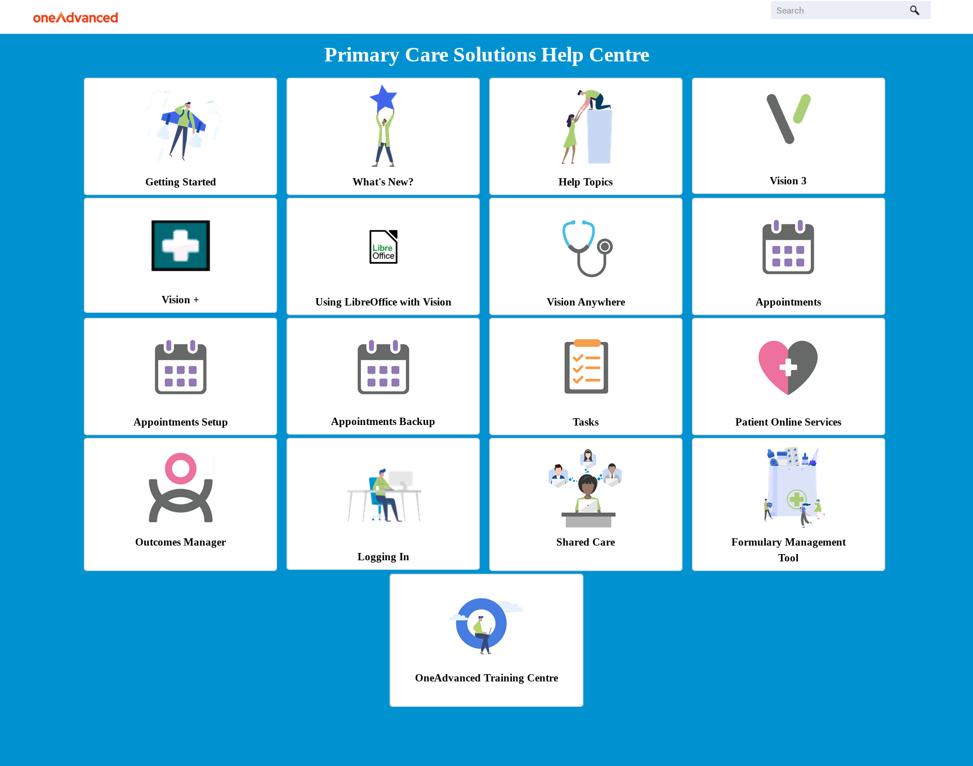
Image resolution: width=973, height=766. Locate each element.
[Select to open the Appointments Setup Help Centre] (181, 406)
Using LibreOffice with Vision (383, 302)
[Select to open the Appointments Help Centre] (788, 286)
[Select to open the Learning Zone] (486, 662)
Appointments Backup (383, 421)
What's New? (383, 182)
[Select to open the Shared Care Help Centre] (585, 526)
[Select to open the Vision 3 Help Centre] (788, 149)
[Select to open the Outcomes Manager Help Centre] (181, 526)
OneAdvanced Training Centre (486, 678)
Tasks (586, 422)
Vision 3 (788, 181)
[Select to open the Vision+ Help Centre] (180, 268)
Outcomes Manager (180, 542)
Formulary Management (788, 542)
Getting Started (180, 182)
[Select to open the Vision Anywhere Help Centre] (585, 286)
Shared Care (585, 542)
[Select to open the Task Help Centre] (585, 406)
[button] (915, 10)
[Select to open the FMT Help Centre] (788, 526)
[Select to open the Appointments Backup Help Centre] (383, 405)
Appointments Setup (180, 422)
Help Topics (586, 182)
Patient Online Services (788, 422)
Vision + (180, 299)
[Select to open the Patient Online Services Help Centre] (788, 406)
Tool (788, 558)
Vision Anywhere (586, 302)
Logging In (383, 557)
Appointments (788, 302)
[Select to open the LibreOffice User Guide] (383, 269)
